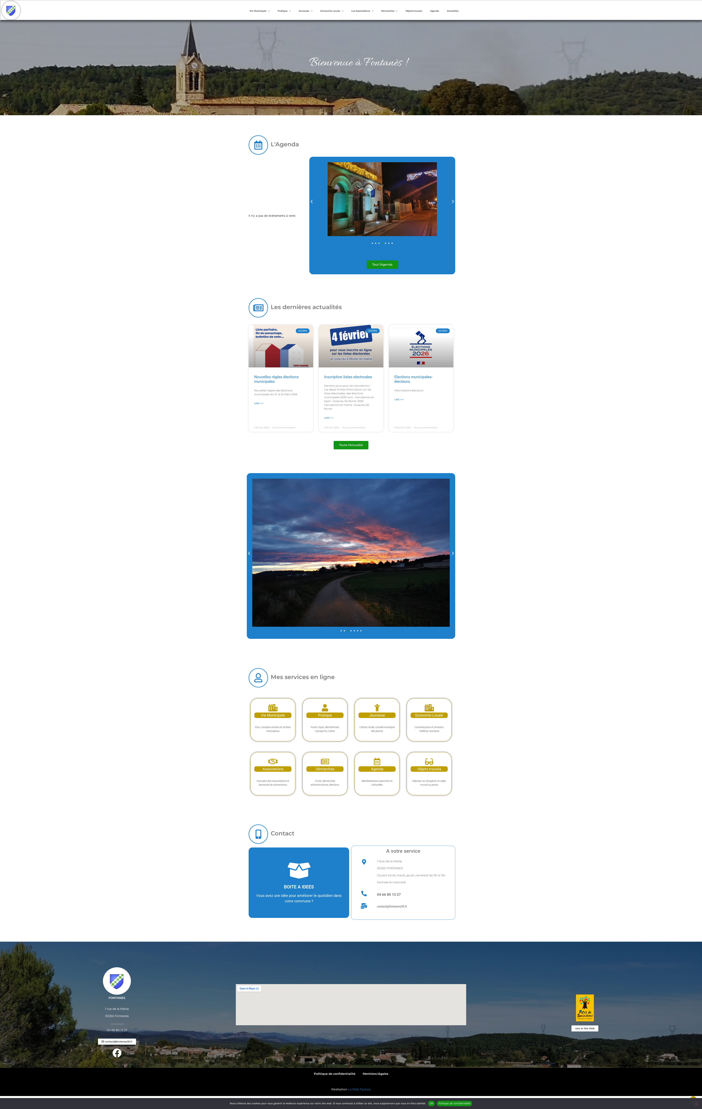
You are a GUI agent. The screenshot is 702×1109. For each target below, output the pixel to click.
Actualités (452, 11)
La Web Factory (359, 1089)
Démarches (387, 11)
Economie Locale (330, 11)
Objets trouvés (413, 11)
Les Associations (360, 11)
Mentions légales (375, 1074)
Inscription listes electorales (348, 377)
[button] (311, 201)
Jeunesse (304, 11)
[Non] (696, 1103)
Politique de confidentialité (334, 1074)
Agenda (434, 11)
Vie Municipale (258, 11)
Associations (273, 769)
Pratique (283, 11)
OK (431, 1103)
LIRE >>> (259, 403)
